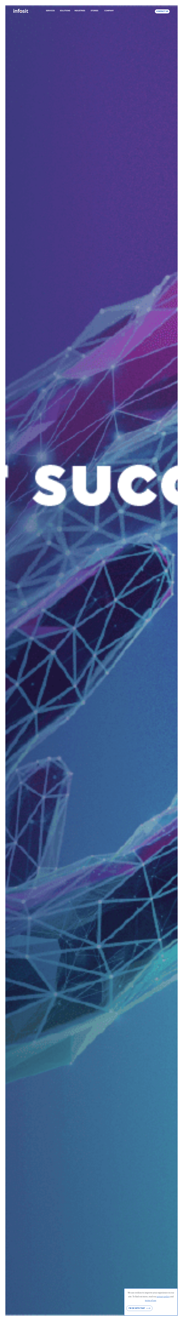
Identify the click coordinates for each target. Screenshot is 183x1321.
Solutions (65, 11)
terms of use (150, 1300)
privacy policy (163, 1296)
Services (50, 11)
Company (109, 11)
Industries (79, 11)
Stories (94, 11)
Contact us (162, 11)
